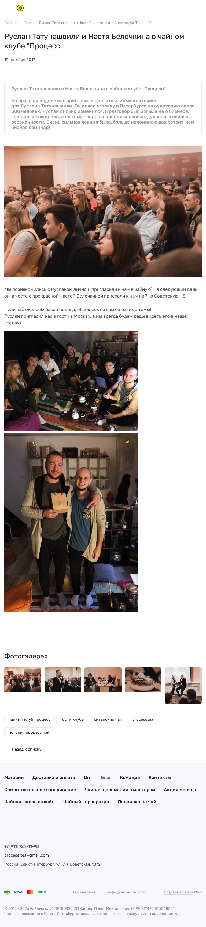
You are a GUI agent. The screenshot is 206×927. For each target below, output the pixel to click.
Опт (88, 777)
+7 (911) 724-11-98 (21, 846)
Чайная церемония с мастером (120, 789)
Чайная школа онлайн (29, 801)
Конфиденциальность (124, 892)
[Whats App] (39, 830)
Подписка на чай (137, 801)
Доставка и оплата (53, 777)
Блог (106, 777)
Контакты (160, 777)
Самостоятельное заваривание (40, 789)
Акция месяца (180, 789)
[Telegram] (18, 830)
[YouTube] (29, 830)
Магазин (14, 777)
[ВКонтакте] (7, 830)
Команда (130, 777)
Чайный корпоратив (86, 801)
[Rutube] (50, 830)
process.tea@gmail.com (26, 855)
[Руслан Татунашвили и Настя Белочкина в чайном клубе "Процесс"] (22, 685)
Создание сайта (178, 892)
